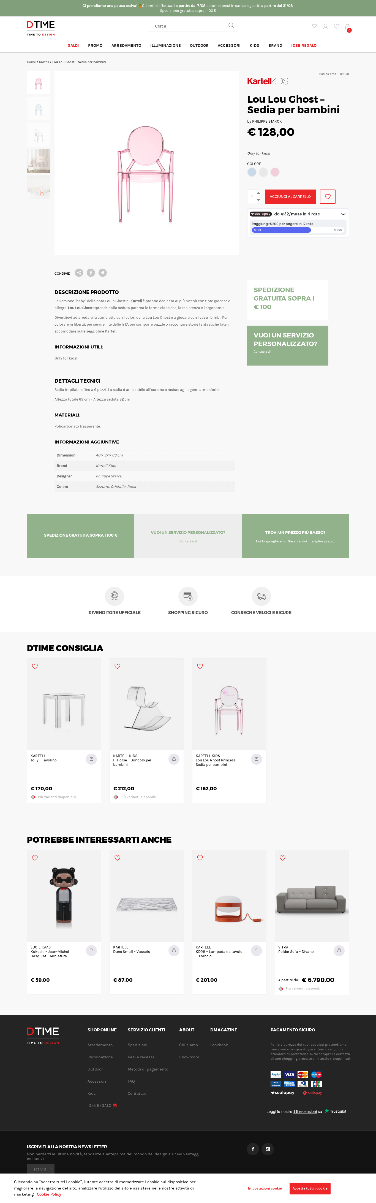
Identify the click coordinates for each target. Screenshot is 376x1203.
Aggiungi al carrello (290, 196)
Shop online (102, 1030)
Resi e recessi (141, 1057)
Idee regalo (304, 45)
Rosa (275, 172)
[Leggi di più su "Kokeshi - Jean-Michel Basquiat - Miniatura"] (91, 950)
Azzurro (252, 172)
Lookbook (219, 1045)
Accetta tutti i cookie (310, 1188)
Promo (95, 45)
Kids (254, 45)
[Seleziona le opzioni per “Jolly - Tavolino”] (91, 759)
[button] (252, 172)
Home (31, 62)
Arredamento (126, 45)
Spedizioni (137, 1045)
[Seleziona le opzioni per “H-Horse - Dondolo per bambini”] (173, 759)
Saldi (73, 45)
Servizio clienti (146, 1030)
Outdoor (199, 45)
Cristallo (263, 172)
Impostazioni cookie (265, 1188)
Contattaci (138, 1093)
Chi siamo (188, 1045)
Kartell (44, 62)
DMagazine (223, 1030)
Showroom (189, 1057)
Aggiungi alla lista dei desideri (328, 197)
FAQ (131, 1081)
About (186, 1030)
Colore (254, 164)
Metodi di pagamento (148, 1069)
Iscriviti (39, 1169)
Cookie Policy (49, 1194)
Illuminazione (165, 45)
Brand (275, 45)
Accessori (229, 45)
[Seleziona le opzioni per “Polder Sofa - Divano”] (339, 950)
